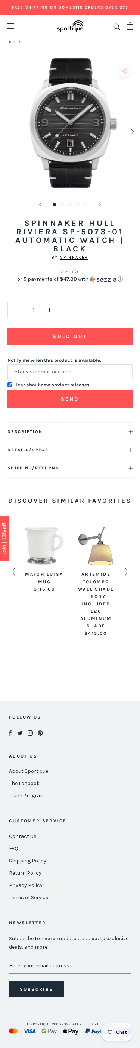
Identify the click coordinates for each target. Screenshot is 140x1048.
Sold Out (70, 336)
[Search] (116, 26)
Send (70, 399)
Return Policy (25, 873)
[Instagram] (30, 732)
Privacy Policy (26, 885)
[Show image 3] (70, 204)
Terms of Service (28, 897)
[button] (70, 279)
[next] (131, 131)
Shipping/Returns (33, 468)
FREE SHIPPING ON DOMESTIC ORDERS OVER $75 (70, 7)
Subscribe (36, 989)
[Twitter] (20, 732)
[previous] (8, 131)
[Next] (100, 204)
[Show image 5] (85, 204)
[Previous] (40, 204)
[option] (44, 559)
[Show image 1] (54, 204)
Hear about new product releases (52, 385)
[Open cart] (130, 26)
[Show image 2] (62, 204)
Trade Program (27, 796)
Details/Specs (28, 449)
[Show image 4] (78, 204)
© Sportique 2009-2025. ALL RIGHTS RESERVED (70, 1024)
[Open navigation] (10, 26)
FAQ (13, 848)
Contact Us (23, 836)
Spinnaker (74, 257)
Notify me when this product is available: (54, 360)
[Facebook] (10, 732)
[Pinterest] (40, 732)
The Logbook (24, 783)
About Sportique (28, 771)
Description (25, 431)
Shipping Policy (27, 861)
